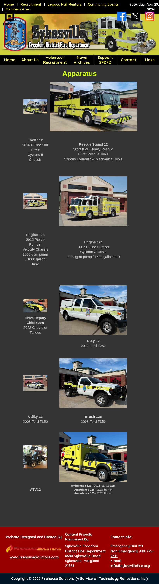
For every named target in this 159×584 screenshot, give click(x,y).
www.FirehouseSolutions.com (34, 557)
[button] (30, 60)
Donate (9, 24)
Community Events (103, 4)
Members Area (18, 9)
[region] (79, 60)
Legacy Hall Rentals (64, 4)
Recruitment (31, 4)
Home (9, 4)
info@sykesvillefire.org (130, 565)
